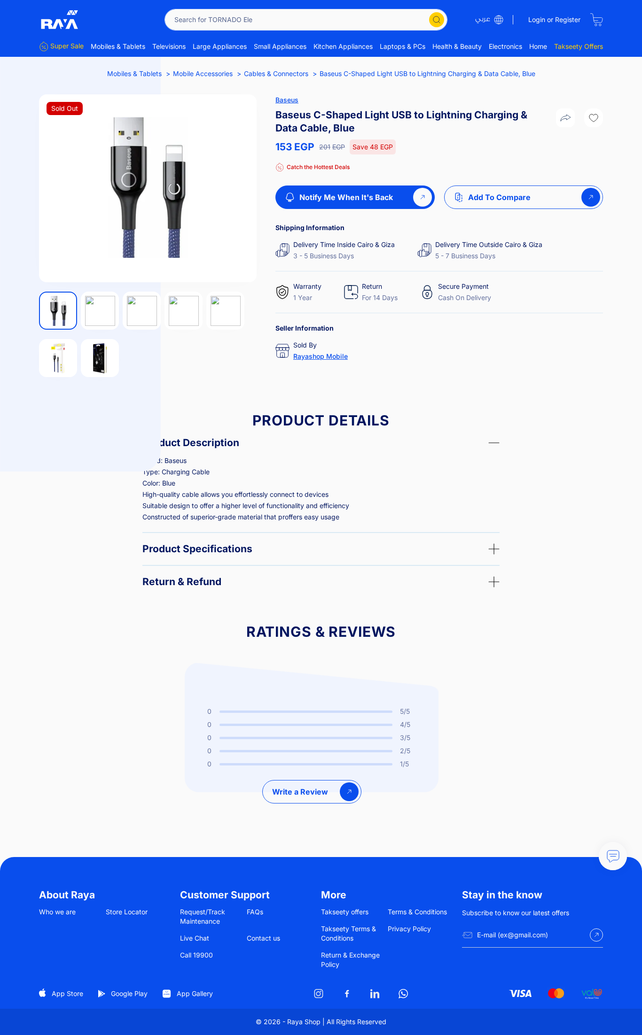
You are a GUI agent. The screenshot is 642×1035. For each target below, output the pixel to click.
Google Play (129, 993)
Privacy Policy (409, 929)
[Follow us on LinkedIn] (375, 993)
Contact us (263, 938)
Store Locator (127, 912)
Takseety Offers (578, 46)
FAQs (255, 912)
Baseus (286, 100)
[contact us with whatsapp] (613, 856)
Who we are (57, 912)
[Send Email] (596, 935)
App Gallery (195, 993)
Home (538, 46)
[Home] (59, 19)
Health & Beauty (457, 46)
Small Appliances (280, 46)
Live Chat (194, 938)
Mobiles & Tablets (118, 46)
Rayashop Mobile (320, 356)
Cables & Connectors (276, 73)
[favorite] (593, 117)
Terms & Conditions (417, 912)
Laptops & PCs (402, 46)
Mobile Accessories (203, 73)
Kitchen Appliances (343, 46)
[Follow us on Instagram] (318, 993)
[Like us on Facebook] (347, 993)
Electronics (505, 46)
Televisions (169, 46)
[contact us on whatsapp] (403, 993)
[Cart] (596, 19)
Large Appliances (220, 46)
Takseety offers (344, 912)
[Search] (436, 19)
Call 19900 (196, 955)
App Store (67, 993)
